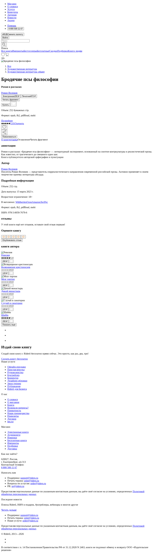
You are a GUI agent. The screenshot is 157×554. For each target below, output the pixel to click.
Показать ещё (8, 325)
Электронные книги (18, 432)
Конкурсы (12, 12)
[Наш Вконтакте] (9, 539)
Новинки (12, 437)
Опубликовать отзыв (11, 240)
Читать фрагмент (10, 99)
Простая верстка (16, 369)
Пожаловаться (9, 137)
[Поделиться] (4, 132)
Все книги (6, 51)
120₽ (5, 273)
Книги (10, 405)
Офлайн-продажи (16, 367)
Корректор (12, 378)
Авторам (12, 15)
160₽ (5, 285)
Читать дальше (9, 510)
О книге (5, 139)
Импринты (18, 51)
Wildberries (21, 202)
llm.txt (10, 421)
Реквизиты (13, 416)
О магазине (13, 402)
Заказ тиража (14, 383)
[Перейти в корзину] (7, 55)
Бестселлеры (30, 51)
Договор (11, 419)
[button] (78, 44)
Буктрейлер (13, 375)
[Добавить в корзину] (13, 103)
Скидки (53, 51)
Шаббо (4, 315)
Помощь (11, 25)
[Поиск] (4, 44)
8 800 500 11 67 (9, 467)
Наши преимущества (18, 413)
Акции (11, 20)
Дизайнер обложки (17, 380)
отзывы (14, 139)
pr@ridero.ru (18, 486)
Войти (5, 37)
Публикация (13, 386)
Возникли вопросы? (18, 407)
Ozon (29, 202)
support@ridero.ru (29, 478)
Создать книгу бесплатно (14, 359)
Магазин (11, 3)
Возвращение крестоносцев (15, 267)
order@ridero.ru (38, 483)
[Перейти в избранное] (3, 55)
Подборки (62, 51)
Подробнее (7, 120)
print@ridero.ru (31, 480)
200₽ (5, 261)
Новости (11, 17)
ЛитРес (44, 202)
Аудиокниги (13, 435)
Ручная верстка (15, 372)
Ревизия (5, 255)
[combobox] (78, 40)
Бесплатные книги (17, 440)
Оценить (19, 123)
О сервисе (12, 6)
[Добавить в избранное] (4, 127)
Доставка (12, 448)
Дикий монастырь (10, 291)
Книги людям (75, 51)
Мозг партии (8, 279)
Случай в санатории (11, 303)
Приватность (14, 410)
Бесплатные (43, 51)
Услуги (11, 9)
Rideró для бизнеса (17, 389)
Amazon (36, 202)
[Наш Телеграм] (8, 542)
